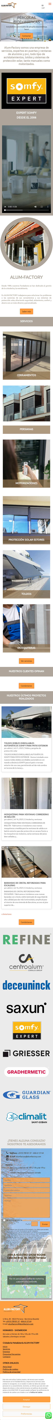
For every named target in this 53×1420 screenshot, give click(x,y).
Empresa (6, 1351)
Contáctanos (26, 685)
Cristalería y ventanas (33, 819)
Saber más (26, 311)
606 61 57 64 (38, 1153)
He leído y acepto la (23, 1220)
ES (42, 5)
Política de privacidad (11, 1372)
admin (9, 748)
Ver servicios (26, 661)
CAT (43, 8)
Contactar (26, 36)
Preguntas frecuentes (11, 1354)
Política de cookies (10, 1369)
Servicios (6, 1349)
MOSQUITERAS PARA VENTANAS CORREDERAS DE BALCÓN (26, 815)
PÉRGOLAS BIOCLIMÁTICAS (26, 19)
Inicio (5, 1346)
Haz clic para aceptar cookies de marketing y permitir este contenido (26, 1280)
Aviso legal (7, 1366)
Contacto (6, 1356)
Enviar (45, 1224)
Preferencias (26, 1413)
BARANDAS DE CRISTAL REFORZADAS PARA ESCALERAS (25, 883)
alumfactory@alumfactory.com (28, 1156)
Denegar (26, 1406)
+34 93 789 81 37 (25, 1153)
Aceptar (26, 1399)
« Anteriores (6, 914)
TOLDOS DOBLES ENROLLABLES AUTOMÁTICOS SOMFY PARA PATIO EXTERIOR (26, 744)
